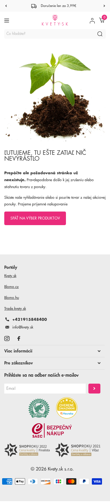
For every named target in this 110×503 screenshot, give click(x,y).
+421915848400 (29, 319)
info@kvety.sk (22, 327)
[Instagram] (6, 338)
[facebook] (18, 338)
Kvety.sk (10, 276)
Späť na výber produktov (35, 218)
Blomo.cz (11, 287)
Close (52, 351)
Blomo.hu (11, 297)
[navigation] (6, 6)
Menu (7, 20)
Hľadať (100, 33)
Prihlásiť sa (94, 389)
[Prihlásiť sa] (92, 20)
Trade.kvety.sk (15, 308)
